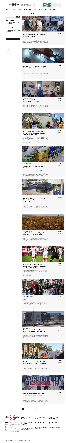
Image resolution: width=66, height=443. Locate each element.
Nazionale (25, 9)
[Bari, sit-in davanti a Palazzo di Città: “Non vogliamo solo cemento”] (43, 23)
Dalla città (14, 9)
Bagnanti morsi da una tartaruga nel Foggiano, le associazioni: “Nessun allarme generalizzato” (13, 33)
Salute (54, 9)
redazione (27, 33)
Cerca (18, 16)
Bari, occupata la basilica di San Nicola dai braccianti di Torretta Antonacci (34, 100)
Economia (40, 9)
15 (16, 43)
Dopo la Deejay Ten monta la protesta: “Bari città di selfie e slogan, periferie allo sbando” (34, 362)
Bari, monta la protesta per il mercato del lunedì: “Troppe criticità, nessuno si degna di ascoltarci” (34, 199)
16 (18, 43)
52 (35, 408)
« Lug (7, 51)
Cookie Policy (21, 440)
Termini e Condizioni (27, 440)
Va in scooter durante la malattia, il (55, 427)
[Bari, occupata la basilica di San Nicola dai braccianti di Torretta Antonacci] (43, 88)
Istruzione (45, 9)
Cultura (35, 9)
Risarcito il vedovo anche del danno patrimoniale (54, 418)
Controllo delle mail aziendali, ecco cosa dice (54, 432)
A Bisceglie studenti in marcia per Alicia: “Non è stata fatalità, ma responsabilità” (34, 394)
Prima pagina (8, 9)
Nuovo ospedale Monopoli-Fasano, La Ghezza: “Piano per (41, 428)
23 (18, 44)
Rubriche (50, 9)
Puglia (20, 9)
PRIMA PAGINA (7, 440)
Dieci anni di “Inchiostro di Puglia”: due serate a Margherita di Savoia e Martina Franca (13, 25)
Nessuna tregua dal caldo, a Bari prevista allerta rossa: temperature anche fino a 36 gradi (13, 28)
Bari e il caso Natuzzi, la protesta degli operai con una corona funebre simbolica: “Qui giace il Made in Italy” (34, 133)
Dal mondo (30, 9)
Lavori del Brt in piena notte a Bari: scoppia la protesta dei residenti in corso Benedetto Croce (34, 68)
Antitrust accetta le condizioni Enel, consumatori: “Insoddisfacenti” (26, 423)
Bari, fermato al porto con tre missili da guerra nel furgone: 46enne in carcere (13, 31)
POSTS (60, 35)
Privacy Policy (12, 440)
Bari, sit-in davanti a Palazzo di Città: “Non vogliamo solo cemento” (34, 35)
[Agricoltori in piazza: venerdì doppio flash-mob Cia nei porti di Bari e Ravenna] (43, 221)
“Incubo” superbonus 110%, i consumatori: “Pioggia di (27, 429)
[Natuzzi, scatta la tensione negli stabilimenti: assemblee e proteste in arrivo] (43, 318)
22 (16, 44)
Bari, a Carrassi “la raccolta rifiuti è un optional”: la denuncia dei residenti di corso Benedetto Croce (34, 166)
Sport (58, 9)
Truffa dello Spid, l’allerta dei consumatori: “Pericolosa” (26, 434)
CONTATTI (16, 440)
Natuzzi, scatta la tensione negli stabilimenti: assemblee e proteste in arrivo (34, 330)
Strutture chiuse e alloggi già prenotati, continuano (27, 418)
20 (12, 44)
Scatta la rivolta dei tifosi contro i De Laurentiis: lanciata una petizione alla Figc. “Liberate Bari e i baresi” (34, 266)
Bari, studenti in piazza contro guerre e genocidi (33, 298)
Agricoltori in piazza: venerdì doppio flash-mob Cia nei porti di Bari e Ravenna (34, 233)
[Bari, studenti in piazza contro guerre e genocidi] (43, 286)
